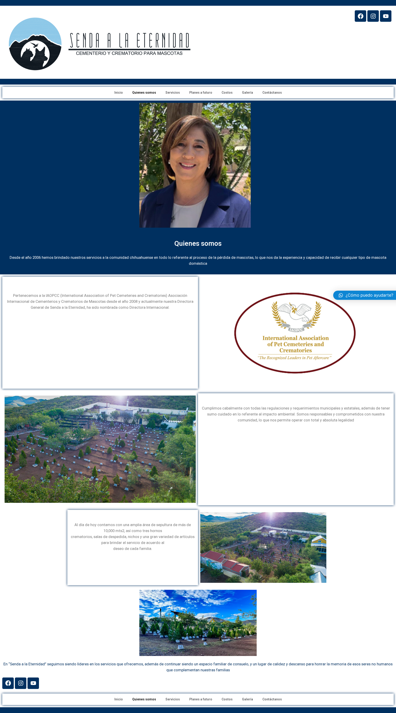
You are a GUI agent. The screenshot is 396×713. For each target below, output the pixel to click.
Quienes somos (144, 92)
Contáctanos (272, 92)
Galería (247, 92)
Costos (227, 92)
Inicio (118, 92)
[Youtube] (385, 16)
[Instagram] (373, 16)
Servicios (172, 92)
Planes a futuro (200, 92)
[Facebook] (360, 16)
